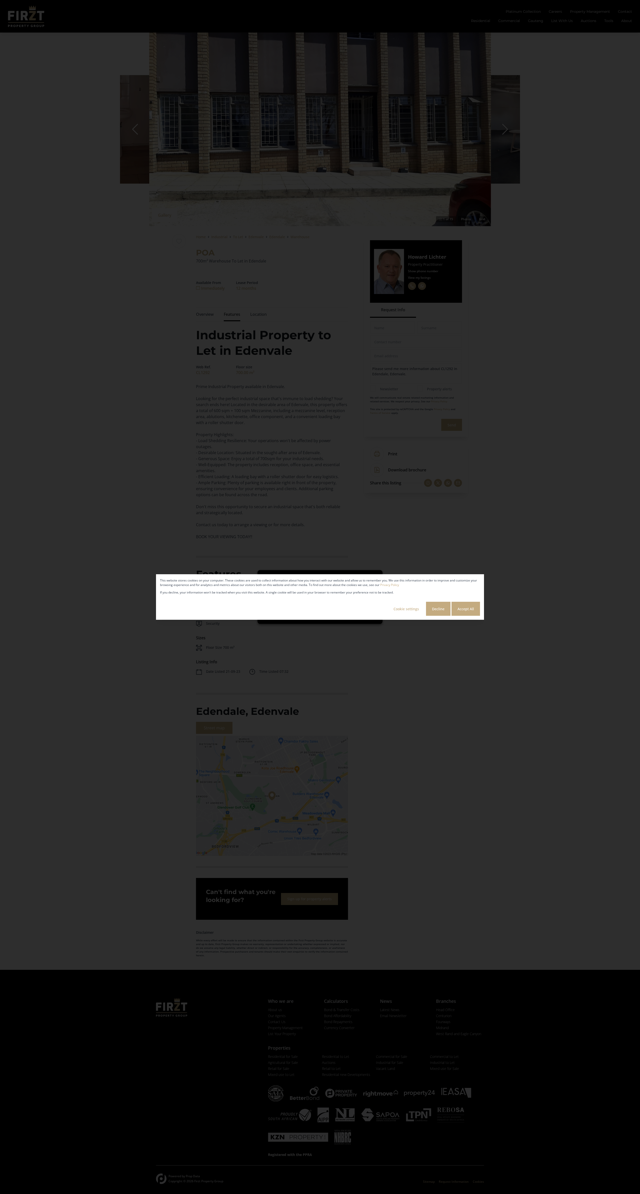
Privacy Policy (389, 585)
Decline (438, 609)
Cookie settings (406, 609)
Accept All (466, 609)
